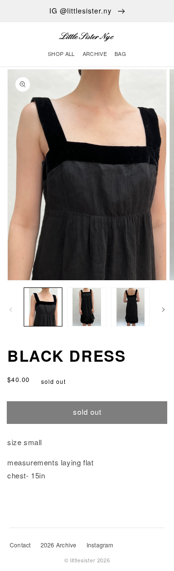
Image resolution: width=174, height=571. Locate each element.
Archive (95, 53)
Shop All (61, 53)
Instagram (100, 545)
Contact (20, 545)
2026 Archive (59, 545)
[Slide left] (10, 309)
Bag (120, 53)
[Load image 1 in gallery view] (43, 306)
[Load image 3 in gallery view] (130, 306)
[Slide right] (163, 309)
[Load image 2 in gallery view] (86, 306)
